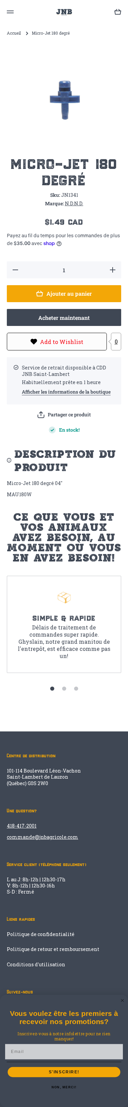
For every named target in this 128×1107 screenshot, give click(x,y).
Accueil (14, 33)
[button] (64, 414)
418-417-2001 (22, 826)
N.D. (69, 203)
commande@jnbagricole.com (42, 837)
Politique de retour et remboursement (53, 949)
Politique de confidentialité (40, 934)
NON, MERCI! (64, 1087)
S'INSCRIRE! (64, 1072)
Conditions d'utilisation (36, 964)
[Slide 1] (52, 689)
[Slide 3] (76, 689)
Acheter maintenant (64, 317)
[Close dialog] (122, 1001)
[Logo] (64, 12)
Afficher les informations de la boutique (66, 392)
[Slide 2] (64, 689)
